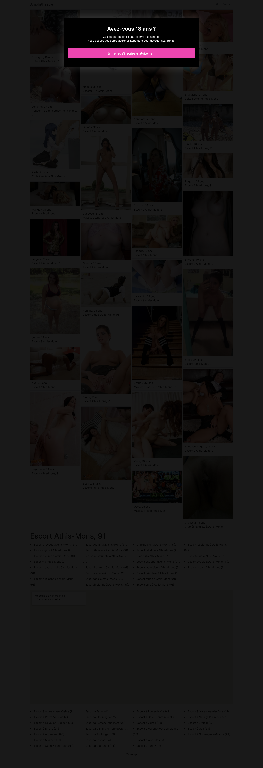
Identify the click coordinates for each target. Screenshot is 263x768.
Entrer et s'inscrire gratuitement (131, 53)
